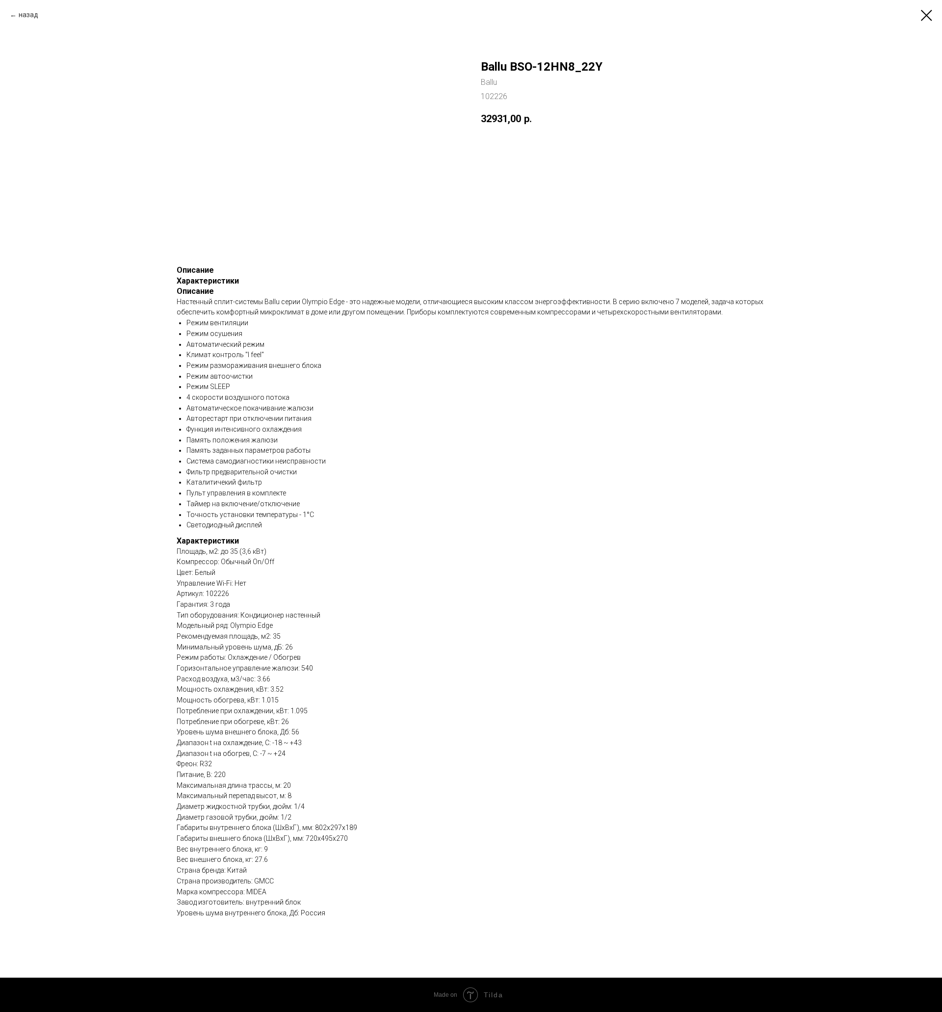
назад (28, 15)
